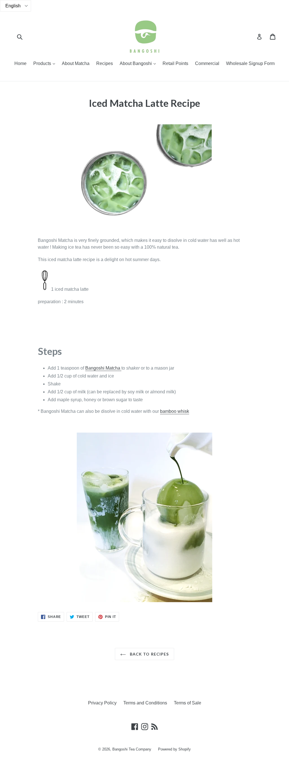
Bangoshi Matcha (103, 368)
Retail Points (175, 63)
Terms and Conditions (145, 702)
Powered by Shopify (174, 749)
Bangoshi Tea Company (131, 749)
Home (20, 63)
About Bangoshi (139, 63)
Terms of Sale (187, 702)
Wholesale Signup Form (250, 63)
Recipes (104, 63)
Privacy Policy (102, 702)
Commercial (207, 63)
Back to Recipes (149, 654)
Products (45, 63)
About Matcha (75, 63)
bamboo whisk (174, 411)
